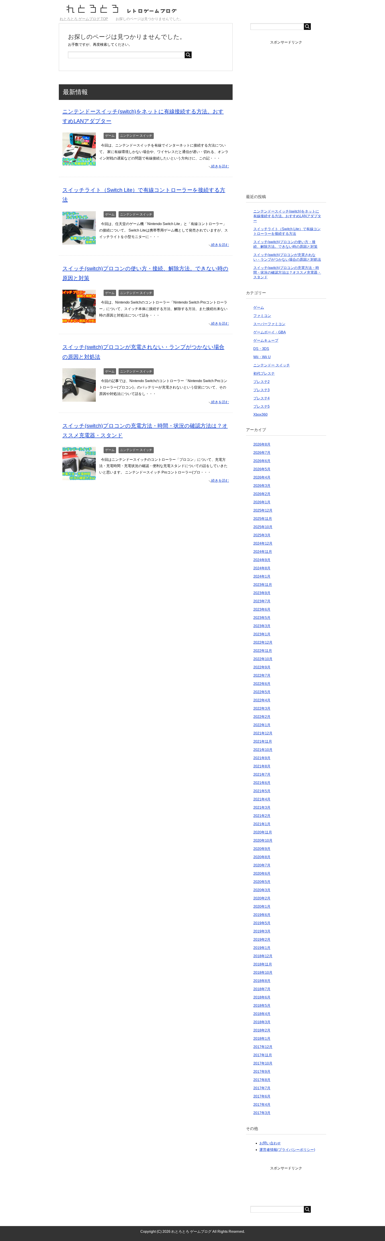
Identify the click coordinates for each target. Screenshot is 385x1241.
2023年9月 (261, 593)
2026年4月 (261, 477)
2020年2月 (261, 898)
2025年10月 (262, 527)
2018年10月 (262, 972)
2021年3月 (261, 807)
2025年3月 (261, 535)
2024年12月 (262, 543)
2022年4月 (261, 700)
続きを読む (220, 166)
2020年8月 (261, 857)
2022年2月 (261, 717)
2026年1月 (261, 502)
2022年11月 (262, 651)
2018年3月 (261, 1022)
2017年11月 (262, 1055)
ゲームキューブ (265, 340)
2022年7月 (261, 675)
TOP (86, 19)
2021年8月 (261, 766)
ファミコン (262, 316)
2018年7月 (261, 989)
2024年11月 (262, 552)
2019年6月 (261, 915)
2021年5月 (261, 791)
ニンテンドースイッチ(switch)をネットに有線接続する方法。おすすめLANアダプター (287, 216)
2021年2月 (261, 816)
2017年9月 (261, 1071)
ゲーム (110, 135)
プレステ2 (261, 382)
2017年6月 (261, 1096)
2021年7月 (261, 774)
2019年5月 (261, 923)
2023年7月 (261, 601)
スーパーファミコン (269, 324)
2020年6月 (261, 873)
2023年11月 (262, 585)
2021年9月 (261, 758)
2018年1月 (261, 1038)
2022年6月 (261, 684)
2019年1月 (261, 948)
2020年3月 (261, 890)
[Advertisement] (286, 116)
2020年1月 (261, 906)
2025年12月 (262, 510)
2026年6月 (261, 461)
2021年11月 (262, 741)
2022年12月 (262, 642)
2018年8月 (261, 981)
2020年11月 (262, 832)
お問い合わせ (270, 1143)
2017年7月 (261, 1088)
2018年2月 (261, 1030)
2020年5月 (261, 882)
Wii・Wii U (262, 357)
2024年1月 (261, 576)
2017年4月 (261, 1105)
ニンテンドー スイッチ (136, 135)
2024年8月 (261, 568)
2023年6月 (261, 609)
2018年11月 (262, 964)
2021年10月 (262, 750)
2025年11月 (262, 519)
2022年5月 (261, 692)
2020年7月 (261, 865)
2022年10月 (262, 659)
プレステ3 (261, 390)
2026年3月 (261, 486)
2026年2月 (261, 494)
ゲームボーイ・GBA (269, 332)
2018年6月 (261, 997)
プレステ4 (261, 398)
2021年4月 (261, 799)
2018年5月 (261, 1005)
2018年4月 (261, 1014)
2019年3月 (261, 931)
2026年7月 (261, 453)
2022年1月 (261, 725)
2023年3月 (261, 626)
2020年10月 (262, 840)
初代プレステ (264, 373)
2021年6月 (261, 783)
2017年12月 (262, 1047)
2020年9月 (261, 849)
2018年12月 (262, 956)
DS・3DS (261, 349)
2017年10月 (262, 1063)
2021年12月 (262, 733)
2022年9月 (261, 667)
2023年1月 (261, 634)
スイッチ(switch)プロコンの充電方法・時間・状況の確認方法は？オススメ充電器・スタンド (287, 272)
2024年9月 (261, 560)
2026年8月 (261, 444)
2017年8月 (261, 1080)
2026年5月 (261, 469)
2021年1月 (261, 824)
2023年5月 (261, 618)
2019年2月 (261, 939)
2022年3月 (261, 708)
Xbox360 (260, 414)
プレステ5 (261, 406)
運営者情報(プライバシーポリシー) (287, 1150)
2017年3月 (261, 1113)
